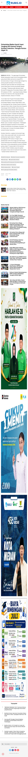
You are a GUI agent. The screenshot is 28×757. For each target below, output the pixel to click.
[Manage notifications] (3, 754)
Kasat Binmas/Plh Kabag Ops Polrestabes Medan (13, 162)
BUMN (6, 7)
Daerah (11, 7)
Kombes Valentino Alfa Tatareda (9, 164)
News (2, 7)
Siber (16, 747)
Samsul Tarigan (16, 167)
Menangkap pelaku (7, 167)
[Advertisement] (14, 26)
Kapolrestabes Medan (14, 159)
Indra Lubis (8, 173)
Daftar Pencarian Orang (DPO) (19, 157)
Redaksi (12, 747)
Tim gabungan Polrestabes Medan (10, 169)
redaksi (5, 53)
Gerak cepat (5, 159)
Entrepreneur (18, 7)
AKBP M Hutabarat (6, 157)
